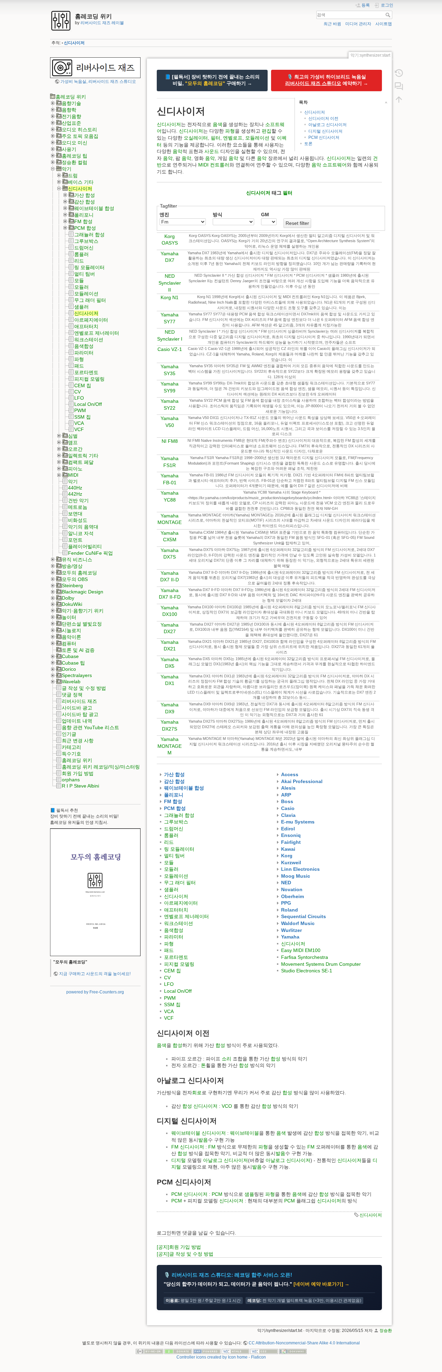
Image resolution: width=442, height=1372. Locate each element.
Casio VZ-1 (169, 349)
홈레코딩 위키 (71, 96)
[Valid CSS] (264, 1351)
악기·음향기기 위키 (83, 610)
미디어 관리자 (358, 23)
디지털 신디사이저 (325, 131)
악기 (66, 169)
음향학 (69, 110)
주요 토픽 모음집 (80, 136)
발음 (203, 1140)
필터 (215, 138)
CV (77, 391)
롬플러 (81, 254)
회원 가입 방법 (78, 773)
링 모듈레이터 (89, 267)
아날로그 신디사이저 (327, 124)
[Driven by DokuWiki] (293, 1351)
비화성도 (77, 520)
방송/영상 (72, 566)
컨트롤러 (219, 165)
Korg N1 (170, 297)
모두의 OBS (75, 579)
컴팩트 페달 (81, 462)
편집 (266, 131)
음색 (217, 124)
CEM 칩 (82, 385)
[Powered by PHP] (207, 1351)
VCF (79, 429)
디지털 (178, 1160)
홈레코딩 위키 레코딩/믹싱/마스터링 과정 (106, 767)
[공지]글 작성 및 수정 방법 (185, 1254)
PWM (80, 410)
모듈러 (81, 287)
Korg (286, 855)
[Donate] (178, 1351)
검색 (388, 14)
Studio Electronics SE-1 (306, 970)
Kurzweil (291, 862)
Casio (288, 808)
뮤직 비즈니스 (77, 559)
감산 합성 (84, 201)
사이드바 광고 (77, 708)
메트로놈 (77, 507)
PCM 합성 (85, 228)
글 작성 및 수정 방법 (84, 688)
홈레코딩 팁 (74, 156)
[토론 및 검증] (399, 86)
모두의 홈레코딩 (79, 572)
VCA (79, 423)
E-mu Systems (298, 822)
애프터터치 (86, 326)
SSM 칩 (82, 417)
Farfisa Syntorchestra (304, 957)
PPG (286, 903)
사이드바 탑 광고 (80, 714)
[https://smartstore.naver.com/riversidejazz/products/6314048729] (95, 892)
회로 (197, 1092)
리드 (79, 261)
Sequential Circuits (303, 916)
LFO (79, 398)
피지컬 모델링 (89, 379)
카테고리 (71, 747)
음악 (177, 151)
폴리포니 (84, 215)
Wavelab (71, 681)
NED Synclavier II (169, 282)
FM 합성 (83, 221)
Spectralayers (77, 675)
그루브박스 (86, 241)
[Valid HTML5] (235, 1351)
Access (289, 774)
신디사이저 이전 (323, 118)
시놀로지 (71, 630)
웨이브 (178, 1133)
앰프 (73, 442)
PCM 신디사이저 (323, 137)
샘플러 (81, 306)
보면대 (75, 513)
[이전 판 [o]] (399, 73)
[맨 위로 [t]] (399, 99)
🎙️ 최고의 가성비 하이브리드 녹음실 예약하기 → (326, 80)
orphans (71, 779)
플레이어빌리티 (85, 546)
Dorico (69, 669)
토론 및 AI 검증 (78, 650)
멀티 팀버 (84, 274)
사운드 (211, 151)
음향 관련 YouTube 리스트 (90, 727)
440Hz (75, 487)
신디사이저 (74, 42)
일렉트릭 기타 (83, 455)
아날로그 (212, 1160)
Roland (289, 910)
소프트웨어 (335, 165)
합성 (177, 1045)
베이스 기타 (81, 182)
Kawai (288, 849)
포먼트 (75, 540)
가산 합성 (84, 195)
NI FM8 (170, 441)
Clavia (288, 815)
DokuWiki (72, 604)
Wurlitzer (291, 930)
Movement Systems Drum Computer (321, 964)
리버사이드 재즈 (79, 701)
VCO (227, 1106)
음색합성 (84, 346)
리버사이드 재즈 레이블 (102, 22)
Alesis (288, 788)
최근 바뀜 (332, 23)
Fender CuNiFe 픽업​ (90, 553)
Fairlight (291, 842)
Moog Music (295, 876)
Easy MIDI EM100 (300, 950)
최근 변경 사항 (78, 740)
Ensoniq (291, 835)
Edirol (288, 828)
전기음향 (71, 116)
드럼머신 (84, 247)
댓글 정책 (72, 694)
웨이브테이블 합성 (94, 208)
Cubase (70, 656)
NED (286, 882)
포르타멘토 (86, 372)
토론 (308, 143)
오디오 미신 (74, 142)
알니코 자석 (81, 533)
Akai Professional (302, 781)
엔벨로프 (232, 138)
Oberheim (292, 896)
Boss (287, 801)
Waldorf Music (298, 923)
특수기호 (71, 753)
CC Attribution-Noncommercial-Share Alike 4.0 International (304, 1343)
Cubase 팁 (73, 663)
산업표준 (71, 123)
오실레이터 (196, 138)
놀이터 (69, 617)
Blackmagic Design (82, 591)
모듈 (79, 280)
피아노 (75, 468)
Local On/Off (88, 404)
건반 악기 (78, 500)
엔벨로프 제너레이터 (96, 333)
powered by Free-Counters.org (95, 992)
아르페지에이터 (91, 320)
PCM (176, 1194)
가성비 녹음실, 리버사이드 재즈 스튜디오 (98, 81)
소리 (226, 1058)
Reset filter (297, 223)
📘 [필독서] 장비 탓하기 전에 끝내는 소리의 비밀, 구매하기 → (212, 80)
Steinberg (72, 585)
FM (175, 1147)
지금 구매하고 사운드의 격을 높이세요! (95, 973)
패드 (79, 366)
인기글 (69, 734)
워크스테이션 (88, 339)
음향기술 (71, 103)
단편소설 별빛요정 (82, 624)
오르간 (75, 449)
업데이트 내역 (77, 721)
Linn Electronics (300, 869)
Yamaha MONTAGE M (169, 745)
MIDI (73, 475)
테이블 (193, 1133)
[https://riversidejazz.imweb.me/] (95, 67)
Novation (291, 889)
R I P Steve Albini (80, 786)
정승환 (385, 1330)
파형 (79, 359)
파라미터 (84, 352)
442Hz (75, 494)
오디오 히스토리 (79, 129)
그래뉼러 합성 (89, 234)
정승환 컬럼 (74, 162)
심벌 (73, 436)
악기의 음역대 (83, 527)
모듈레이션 (86, 293)
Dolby (68, 598)
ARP (286, 795)
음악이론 (71, 637)
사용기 (69, 149)
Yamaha (290, 937)
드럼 (73, 175)
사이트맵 (383, 23)
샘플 (249, 1194)
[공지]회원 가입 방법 (179, 1247)
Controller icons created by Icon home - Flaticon (221, 1357)
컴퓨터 (69, 643)
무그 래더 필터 (90, 300)
